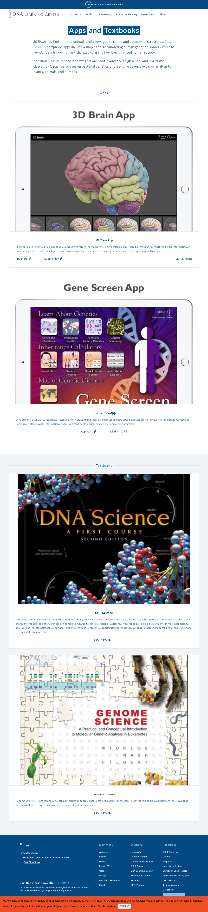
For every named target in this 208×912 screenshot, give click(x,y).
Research (104, 14)
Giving (102, 875)
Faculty (103, 885)
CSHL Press (137, 866)
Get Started (63, 883)
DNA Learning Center (142, 870)
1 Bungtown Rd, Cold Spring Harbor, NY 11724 (46, 857)
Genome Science (104, 794)
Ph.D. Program (138, 885)
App (104, 240)
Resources (147, 14)
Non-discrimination (172, 866)
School (75, 14)
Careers (103, 870)
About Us (104, 852)
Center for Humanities (142, 861)
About (163, 14)
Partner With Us (107, 866)
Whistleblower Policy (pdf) (176, 875)
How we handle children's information (92, 906)
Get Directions (32, 862)
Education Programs (109, 880)
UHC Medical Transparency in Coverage (171, 885)
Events (102, 856)
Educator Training (126, 14)
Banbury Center (139, 856)
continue (124, 906)
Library (166, 856)
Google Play (51, 258)
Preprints (167, 861)
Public (89, 14)
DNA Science (104, 613)
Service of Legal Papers (175, 870)
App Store (22, 258)
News (102, 861)
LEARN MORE (184, 258)
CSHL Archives (170, 852)
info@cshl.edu (29, 853)
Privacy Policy (19, 906)
